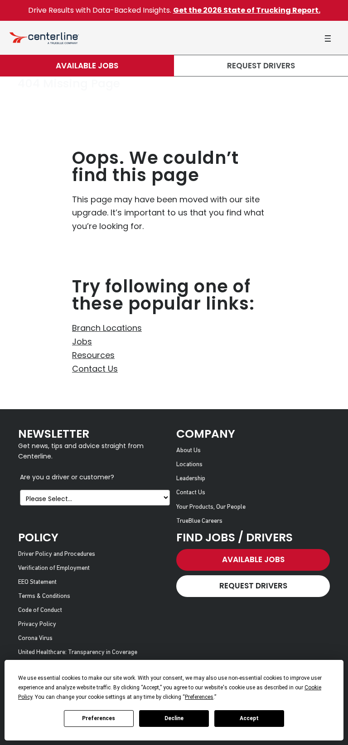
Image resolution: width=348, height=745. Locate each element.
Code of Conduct (40, 610)
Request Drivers (261, 65)
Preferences (98, 718)
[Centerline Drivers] (44, 38)
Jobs (82, 341)
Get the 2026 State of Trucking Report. (246, 10)
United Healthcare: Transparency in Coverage (77, 652)
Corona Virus (35, 638)
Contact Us (95, 368)
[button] (327, 38)
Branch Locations (107, 328)
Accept (249, 718)
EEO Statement (37, 582)
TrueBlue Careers (199, 521)
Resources (93, 355)
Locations (189, 464)
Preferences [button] (199, 697)
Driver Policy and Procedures (56, 554)
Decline (174, 718)
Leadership (190, 478)
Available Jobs (87, 65)
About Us (188, 450)
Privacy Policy (37, 624)
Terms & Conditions (44, 596)
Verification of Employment (54, 568)
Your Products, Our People (211, 507)
